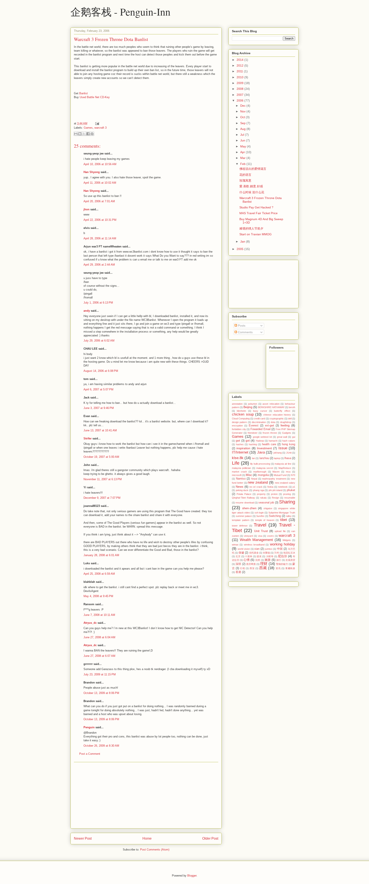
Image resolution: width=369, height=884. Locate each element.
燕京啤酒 (251, 564)
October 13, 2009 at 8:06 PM (101, 693)
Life (235, 463)
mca (288, 471)
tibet (283, 520)
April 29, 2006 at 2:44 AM (99, 264)
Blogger (191, 875)
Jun (243, 140)
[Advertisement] (146, 795)
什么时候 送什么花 (251, 192)
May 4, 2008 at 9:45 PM (98, 596)
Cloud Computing (241, 418)
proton (274, 494)
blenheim (241, 411)
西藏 (263, 568)
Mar (243, 158)
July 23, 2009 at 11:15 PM (99, 674)
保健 (241, 552)
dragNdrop (285, 422)
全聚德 (266, 552)
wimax (235, 544)
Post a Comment (89, 753)
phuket (291, 490)
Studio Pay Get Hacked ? (256, 207)
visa (260, 536)
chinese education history (277, 414)
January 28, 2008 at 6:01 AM (101, 555)
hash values (288, 440)
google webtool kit (262, 437)
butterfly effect (282, 411)
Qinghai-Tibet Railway (243, 497)
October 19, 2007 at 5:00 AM (101, 456)
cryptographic (276, 418)
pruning (287, 494)
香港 (238, 572)
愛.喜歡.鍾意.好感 (251, 186)
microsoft (237, 475)
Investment (264, 448)
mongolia (263, 475)
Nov (243, 111)
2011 (240, 71)
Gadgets (286, 433)
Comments (245, 332)
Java (261, 452)
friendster (253, 433)
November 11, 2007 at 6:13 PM (102, 479)
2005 (240, 249)
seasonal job (266, 502)
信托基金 (254, 552)
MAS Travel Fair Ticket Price (258, 213)
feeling (285, 425)
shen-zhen (249, 508)
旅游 (268, 559)
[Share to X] (84, 134)
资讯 (278, 568)
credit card (259, 418)
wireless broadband (254, 544)
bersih (292, 407)
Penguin (89, 727)
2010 (240, 77)
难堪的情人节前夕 (251, 228)
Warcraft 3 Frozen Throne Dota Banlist (111, 39)
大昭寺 (269, 556)
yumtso (268, 549)
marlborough (259, 471)
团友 (259, 556)
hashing (253, 444)
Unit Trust (261, 531)
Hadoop (260, 440)
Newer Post (83, 838)
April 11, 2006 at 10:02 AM (99, 182)
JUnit (288, 452)
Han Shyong (91, 172)
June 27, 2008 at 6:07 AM (99, 655)
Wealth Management (256, 540)
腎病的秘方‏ (282, 564)
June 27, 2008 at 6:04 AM (99, 637)
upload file (280, 531)
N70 (293, 475)
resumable (289, 497)
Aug (243, 129)
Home (147, 838)
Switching (275, 516)
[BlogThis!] (80, 134)
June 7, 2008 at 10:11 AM (99, 614)
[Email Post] (96, 123)
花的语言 (245, 174)
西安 (252, 568)
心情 (246, 559)
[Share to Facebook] (88, 134)
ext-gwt (269, 425)
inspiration (243, 448)
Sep (243, 123)
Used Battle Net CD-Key (95, 97)
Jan (243, 241)
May (243, 146)
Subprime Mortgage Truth (281, 512)
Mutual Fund (280, 475)
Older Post (210, 838)
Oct (243, 117)
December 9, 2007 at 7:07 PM (101, 497)
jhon (86, 209)
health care (269, 444)
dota (273, 422)
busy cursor (260, 411)
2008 (240, 88)
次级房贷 (290, 560)
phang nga (258, 490)
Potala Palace (244, 494)
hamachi (273, 440)
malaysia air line (283, 463)
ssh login (259, 512)
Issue (282, 448)
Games (88, 127)
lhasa (287, 458)
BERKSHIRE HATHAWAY (271, 407)
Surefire (260, 516)
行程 (242, 568)
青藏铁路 (290, 568)
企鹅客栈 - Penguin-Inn (120, 11)
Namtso (241, 478)
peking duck (242, 490)
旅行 (278, 560)
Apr (243, 152)
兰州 (276, 552)
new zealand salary (285, 482)
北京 (238, 556)
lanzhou (264, 458)
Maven (276, 471)
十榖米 (248, 556)
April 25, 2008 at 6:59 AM (99, 573)
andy (86, 310)
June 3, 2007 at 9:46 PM (98, 408)
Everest (253, 425)
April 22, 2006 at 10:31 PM (99, 219)
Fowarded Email (260, 429)
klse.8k (237, 458)
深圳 (238, 564)
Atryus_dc (90, 622)
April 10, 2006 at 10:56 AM (99, 164)
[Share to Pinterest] (92, 134)
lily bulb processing (260, 463)
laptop (277, 458)
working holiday (282, 544)
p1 (294, 487)
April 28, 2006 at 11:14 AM (99, 238)
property (261, 494)
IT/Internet (240, 452)
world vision (244, 549)
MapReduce (284, 468)
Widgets (287, 540)
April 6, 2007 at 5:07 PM (98, 389)
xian (256, 548)
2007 (240, 94)
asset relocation (271, 404)
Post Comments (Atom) (154, 849)
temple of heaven (264, 520)
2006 (240, 100)
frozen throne (270, 433)
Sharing (287, 502)
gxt (248, 440)
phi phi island (275, 490)
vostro (270, 536)
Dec (243, 105)
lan (253, 458)
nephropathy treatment (274, 478)
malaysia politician (241, 468)
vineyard (248, 536)
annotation (237, 404)
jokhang (278, 452)
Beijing (247, 407)
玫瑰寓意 (245, 180)
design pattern (239, 422)
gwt (238, 440)
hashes (240, 444)
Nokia (270, 487)
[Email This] (76, 134)
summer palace (244, 516)
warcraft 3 (100, 127)
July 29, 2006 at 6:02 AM (98, 340)
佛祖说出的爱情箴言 (252, 168)
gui (293, 437)
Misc (249, 475)
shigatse (268, 508)
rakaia (263, 497)
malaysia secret (264, 468)
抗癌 (257, 560)
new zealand (258, 482)
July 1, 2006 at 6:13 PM (98, 302)
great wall (282, 437)
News (239, 486)
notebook (283, 487)
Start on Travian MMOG (255, 234)
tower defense (239, 525)
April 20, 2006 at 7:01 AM (99, 201)
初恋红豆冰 (289, 552)
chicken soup (243, 414)
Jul (242, 134)
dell (289, 418)
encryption (237, 425)
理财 (263, 564)
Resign (275, 497)
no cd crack (255, 487)
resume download (245, 502)
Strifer (87, 438)
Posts (241, 325)
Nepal (254, 478)
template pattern (240, 520)
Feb (243, 164)
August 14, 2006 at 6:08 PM (100, 370)
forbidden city (239, 429)
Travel (260, 525)
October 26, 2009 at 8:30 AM (101, 745)
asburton (252, 404)
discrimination (259, 422)
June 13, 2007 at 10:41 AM (100, 430)
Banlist (83, 93)
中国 (280, 548)
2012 (240, 65)
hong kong (288, 444)
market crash (239, 471)
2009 (240, 83)
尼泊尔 (282, 556)
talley (288, 516)
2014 (240, 59)
